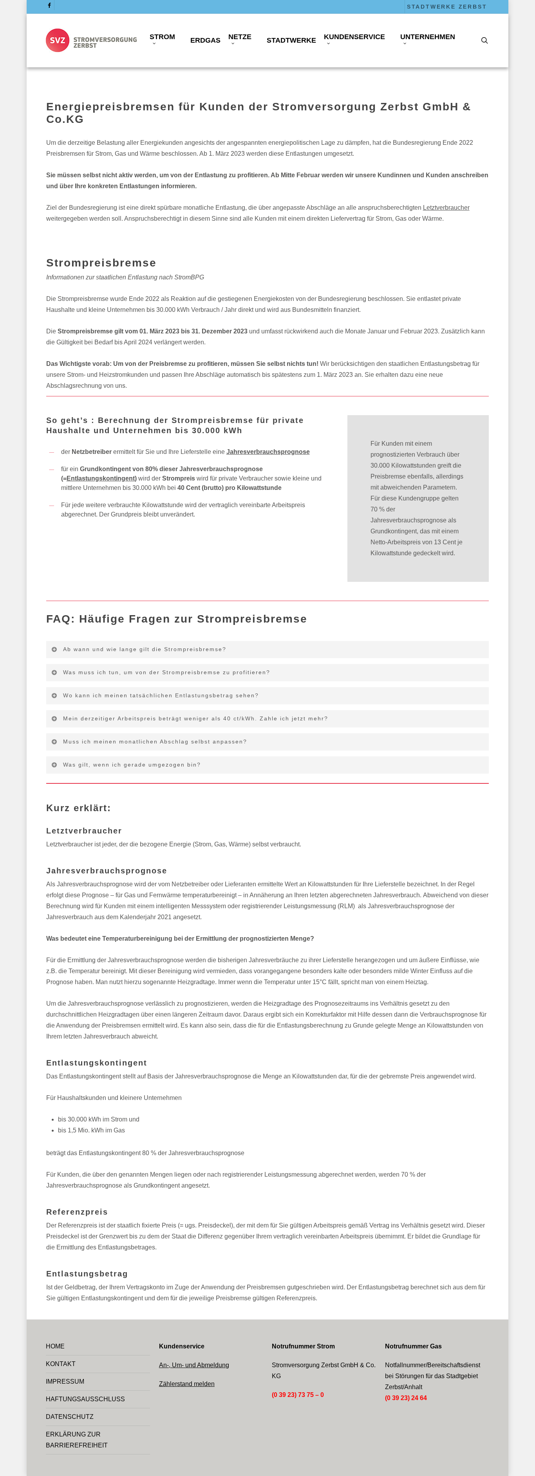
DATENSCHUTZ (70, 1416)
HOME (55, 1346)
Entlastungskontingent (101, 478)
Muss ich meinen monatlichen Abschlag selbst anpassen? (155, 741)
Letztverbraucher (446, 207)
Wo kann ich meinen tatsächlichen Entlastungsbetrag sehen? (161, 695)
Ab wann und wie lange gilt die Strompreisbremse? (144, 649)
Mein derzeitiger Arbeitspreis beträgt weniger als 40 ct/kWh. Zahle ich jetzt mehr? (195, 718)
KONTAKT (61, 1364)
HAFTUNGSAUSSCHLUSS (85, 1399)
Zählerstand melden (187, 1384)
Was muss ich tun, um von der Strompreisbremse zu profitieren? (166, 672)
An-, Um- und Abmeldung (194, 1365)
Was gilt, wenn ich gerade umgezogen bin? (132, 764)
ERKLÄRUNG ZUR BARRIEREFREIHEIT (77, 1440)
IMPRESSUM (65, 1381)
